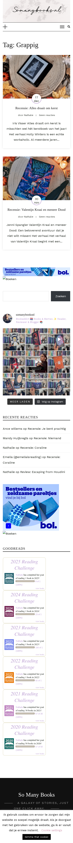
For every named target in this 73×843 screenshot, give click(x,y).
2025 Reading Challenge (24, 564)
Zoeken (60, 296)
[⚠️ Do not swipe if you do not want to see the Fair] (36, 384)
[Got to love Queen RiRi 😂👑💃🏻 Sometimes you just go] (36, 362)
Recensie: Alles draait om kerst (36, 108)
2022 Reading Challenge (24, 663)
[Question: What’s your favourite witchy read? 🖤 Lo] (14, 384)
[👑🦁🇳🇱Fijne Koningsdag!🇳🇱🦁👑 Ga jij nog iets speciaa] (59, 362)
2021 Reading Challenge (24, 696)
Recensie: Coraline (33, 447)
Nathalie (9, 447)
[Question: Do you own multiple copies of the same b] (14, 339)
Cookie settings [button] (51, 830)
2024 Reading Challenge (24, 597)
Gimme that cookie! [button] (36, 837)
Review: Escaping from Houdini (42, 472)
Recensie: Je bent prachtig (47, 428)
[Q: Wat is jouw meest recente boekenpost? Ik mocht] (14, 362)
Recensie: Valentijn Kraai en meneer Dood (36, 209)
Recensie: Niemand (47, 438)
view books (40, 588)
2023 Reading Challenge (24, 630)
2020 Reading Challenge (24, 729)
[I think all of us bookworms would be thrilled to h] (59, 339)
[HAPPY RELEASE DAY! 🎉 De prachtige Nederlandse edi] (36, 339)
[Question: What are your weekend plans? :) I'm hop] (59, 384)
